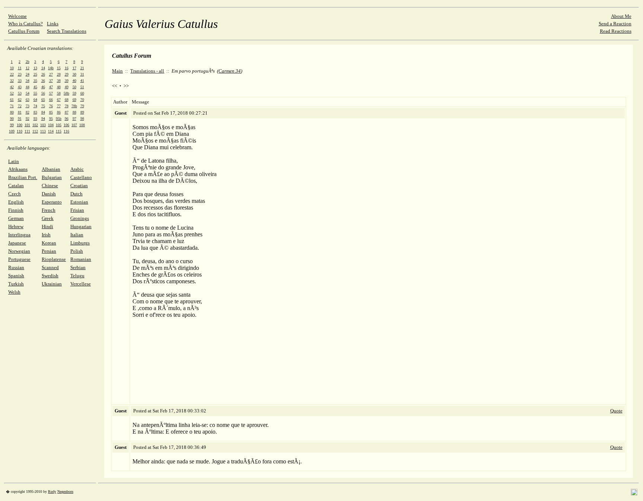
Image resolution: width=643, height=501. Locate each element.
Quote (616, 411)
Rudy (52, 491)
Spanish (16, 275)
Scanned (50, 267)
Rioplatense (54, 259)
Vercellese (80, 284)
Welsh (14, 292)
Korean (49, 243)
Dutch (76, 194)
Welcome (17, 16)
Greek (48, 218)
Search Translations (66, 31)
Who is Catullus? (25, 23)
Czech (14, 194)
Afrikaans (18, 169)
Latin (13, 161)
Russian (16, 267)
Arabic (77, 169)
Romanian (80, 259)
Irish (46, 234)
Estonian (79, 202)
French (48, 210)
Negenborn (65, 491)
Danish (49, 194)
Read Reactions (615, 31)
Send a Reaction (615, 23)
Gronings (79, 218)
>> (126, 86)
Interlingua (19, 234)
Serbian (78, 267)
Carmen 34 (229, 71)
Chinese (50, 185)
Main (117, 71)
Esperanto (52, 202)
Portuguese (19, 259)
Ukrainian (52, 284)
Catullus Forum (23, 31)
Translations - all (147, 71)
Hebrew (15, 226)
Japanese (17, 243)
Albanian (51, 169)
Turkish (16, 284)
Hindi (47, 226)
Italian (76, 234)
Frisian (77, 210)
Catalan (16, 185)
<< (114, 86)
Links (52, 23)
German (16, 218)
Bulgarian (52, 177)
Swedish (50, 275)
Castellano (81, 177)
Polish (76, 251)
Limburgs (80, 243)
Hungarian (81, 226)
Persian (49, 251)
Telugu (77, 275)
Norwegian (19, 251)
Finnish (15, 210)
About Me (621, 16)
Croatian (79, 185)
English (16, 202)
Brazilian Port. (22, 177)
